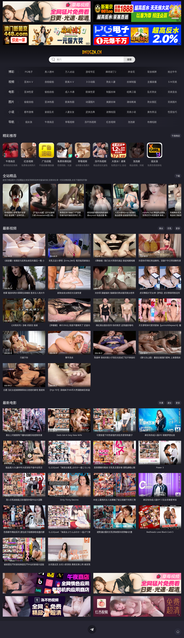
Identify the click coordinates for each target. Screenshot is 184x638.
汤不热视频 (90, 122)
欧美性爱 (90, 91)
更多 (178, 228)
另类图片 (172, 102)
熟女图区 (152, 102)
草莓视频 (69, 122)
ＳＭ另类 (172, 81)
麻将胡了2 (111, 71)
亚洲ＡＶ (28, 81)
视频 (11, 82)
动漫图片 (90, 102)
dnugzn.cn (92, 52)
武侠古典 (90, 112)
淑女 (169, 402)
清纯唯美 (131, 102)
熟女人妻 (110, 81)
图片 (11, 102)
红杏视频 (110, 122)
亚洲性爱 (28, 91)
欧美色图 (69, 102)
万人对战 (69, 71)
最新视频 (10, 228)
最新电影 (10, 402)
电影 (11, 92)
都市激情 (28, 112)
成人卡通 (69, 91)
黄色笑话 (152, 112)
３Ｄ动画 (90, 81)
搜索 (129, 59)
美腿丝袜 (110, 102)
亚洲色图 (49, 102)
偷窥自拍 (28, 102)
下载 (178, 175)
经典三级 (131, 91)
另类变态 (172, 91)
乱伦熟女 (152, 91)
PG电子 (29, 71)
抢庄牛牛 (172, 71)
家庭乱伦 (49, 112)
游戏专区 (90, 71)
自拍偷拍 (49, 81)
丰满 (161, 402)
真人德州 (49, 71)
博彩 (11, 72)
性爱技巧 (172, 112)
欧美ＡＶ (69, 81)
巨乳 (169, 228)
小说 (11, 112)
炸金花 (131, 71)
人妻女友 (69, 112)
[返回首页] (177, 631)
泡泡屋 (131, 122)
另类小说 (131, 112)
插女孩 (28, 122)
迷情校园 (110, 112)
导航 (11, 122)
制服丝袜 (110, 91)
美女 (161, 228)
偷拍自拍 (49, 91)
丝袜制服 (131, 81)
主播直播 (152, 81)
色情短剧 (152, 122)
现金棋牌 (152, 71)
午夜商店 (49, 122)
